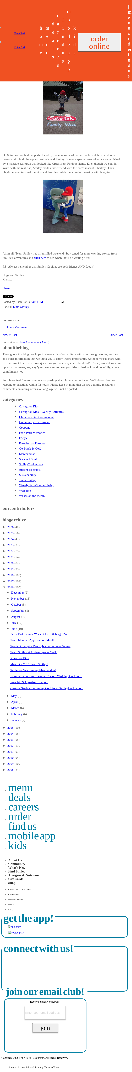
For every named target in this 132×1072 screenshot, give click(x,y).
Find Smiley (16, 871)
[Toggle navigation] (128, 7)
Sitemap (12, 1067)
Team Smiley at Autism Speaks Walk (33, 652)
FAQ (10, 909)
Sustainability (27, 475)
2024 (10, 539)
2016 (10, 587)
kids (17, 845)
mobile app (32, 836)
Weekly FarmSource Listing (36, 485)
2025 (10, 533)
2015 (10, 727)
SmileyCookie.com (31, 464)
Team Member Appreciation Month (32, 640)
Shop (12, 883)
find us (129, 65)
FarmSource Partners (32, 443)
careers (58, 40)
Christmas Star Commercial (36, 417)
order (129, 41)
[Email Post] (61, 301)
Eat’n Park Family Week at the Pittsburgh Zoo (39, 634)
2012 (10, 745)
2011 (10, 751)
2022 (10, 551)
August (16, 616)
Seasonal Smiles (29, 459)
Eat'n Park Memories (32, 432)
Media (11, 904)
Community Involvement (34, 422)
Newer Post (10, 334)
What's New (16, 867)
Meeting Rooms (15, 899)
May (14, 696)
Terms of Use (51, 1067)
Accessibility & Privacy (30, 1067)
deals (53, 40)
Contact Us (13, 894)
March (15, 708)
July (14, 623)
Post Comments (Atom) (34, 342)
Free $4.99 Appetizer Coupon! (29, 682)
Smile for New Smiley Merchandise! (33, 670)
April (15, 702)
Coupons (24, 427)
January (16, 720)
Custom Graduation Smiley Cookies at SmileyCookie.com (46, 688)
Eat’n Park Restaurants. (32, 1057)
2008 (10, 769)
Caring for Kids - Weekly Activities (41, 411)
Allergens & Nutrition (23, 875)
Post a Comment (17, 327)
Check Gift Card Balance (19, 889)
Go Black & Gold (30, 448)
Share (6, 288)
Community (16, 864)
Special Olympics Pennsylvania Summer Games (40, 646)
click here (40, 257)
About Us (15, 860)
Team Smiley (21, 306)
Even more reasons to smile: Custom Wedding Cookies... (46, 676)
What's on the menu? (32, 496)
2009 (10, 763)
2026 (10, 527)
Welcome (25, 490)
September (18, 610)
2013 (10, 739)
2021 (10, 557)
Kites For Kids (19, 658)
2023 (10, 545)
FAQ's (23, 438)
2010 (10, 757)
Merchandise (27, 454)
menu (129, 20)
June (14, 629)
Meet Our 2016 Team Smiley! (29, 664)
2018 (10, 575)
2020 (10, 563)
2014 (10, 733)
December (18, 592)
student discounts (30, 469)
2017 (10, 581)
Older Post (116, 334)
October (16, 604)
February (17, 714)
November (18, 598)
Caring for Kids (29, 406)
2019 (10, 569)
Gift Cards (15, 879)
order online (99, 42)
